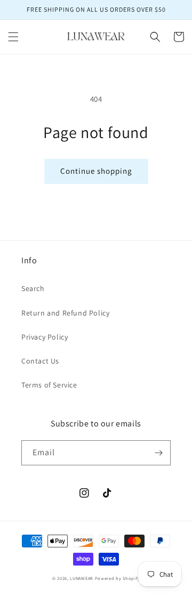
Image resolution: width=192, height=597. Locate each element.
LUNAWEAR (81, 578)
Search (33, 288)
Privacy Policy (44, 337)
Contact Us (40, 361)
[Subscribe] (158, 452)
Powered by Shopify (117, 578)
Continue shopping (96, 171)
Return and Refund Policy (65, 313)
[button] (13, 37)
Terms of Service (49, 385)
